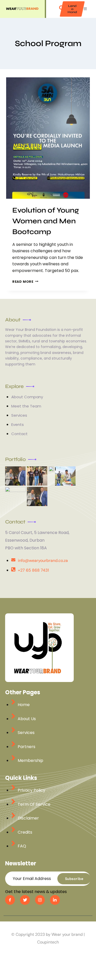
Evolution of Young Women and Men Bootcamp (45, 221)
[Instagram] (40, 900)
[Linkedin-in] (55, 900)
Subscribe (74, 878)
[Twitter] (25, 900)
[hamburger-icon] (85, 9)
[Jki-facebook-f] (10, 900)
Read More (25, 281)
